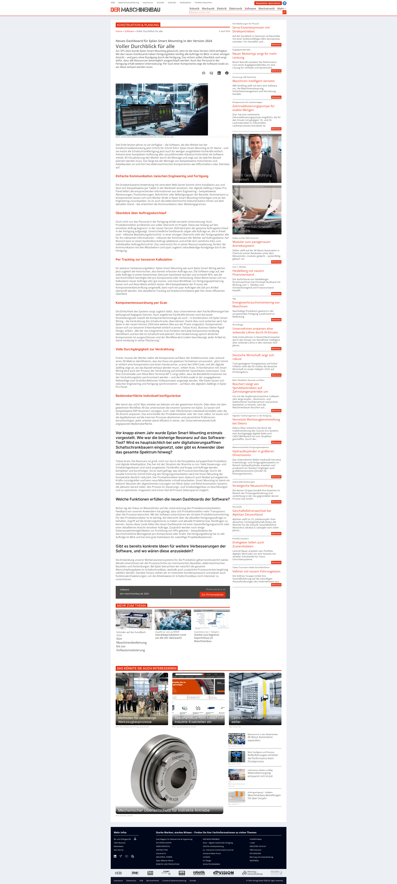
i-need (252, 843)
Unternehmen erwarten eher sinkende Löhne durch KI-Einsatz (255, 330)
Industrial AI (161, 853)
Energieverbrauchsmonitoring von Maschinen (256, 304)
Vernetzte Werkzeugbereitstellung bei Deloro (256, 421)
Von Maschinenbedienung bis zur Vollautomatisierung (131, 644)
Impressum (118, 880)
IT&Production (255, 850)
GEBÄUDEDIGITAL (163, 846)
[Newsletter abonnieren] (120, 857)
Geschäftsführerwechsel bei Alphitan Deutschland (251, 512)
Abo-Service (118, 850)
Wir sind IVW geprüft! (122, 839)
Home (119, 31)
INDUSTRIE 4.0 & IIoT (258, 846)
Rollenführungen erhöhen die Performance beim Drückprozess (263, 758)
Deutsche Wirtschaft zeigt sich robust (253, 357)
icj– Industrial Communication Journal (218, 850)
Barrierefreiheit (152, 880)
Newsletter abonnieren (268, 3)
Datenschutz (131, 880)
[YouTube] (126, 857)
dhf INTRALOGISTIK (164, 843)
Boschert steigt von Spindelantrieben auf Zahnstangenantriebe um (250, 388)
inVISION (206, 857)
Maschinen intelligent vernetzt (253, 81)
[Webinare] (132, 857)
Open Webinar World (164, 860)
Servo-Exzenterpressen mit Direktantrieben (251, 29)
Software (129, 31)
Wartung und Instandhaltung (261, 857)
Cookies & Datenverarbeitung (174, 880)
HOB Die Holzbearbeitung (213, 846)
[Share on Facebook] (226, 73)
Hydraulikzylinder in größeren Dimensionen (253, 453)
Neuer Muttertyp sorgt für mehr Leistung (254, 55)
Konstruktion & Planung (138, 25)
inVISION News (256, 839)
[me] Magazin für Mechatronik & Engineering (174, 839)
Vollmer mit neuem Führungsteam (256, 571)
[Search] (284, 12)
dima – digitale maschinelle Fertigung (218, 843)
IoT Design (207, 860)
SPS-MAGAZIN (255, 853)
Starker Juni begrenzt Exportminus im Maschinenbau (206, 638)
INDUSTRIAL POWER (164, 857)
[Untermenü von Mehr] (285, 8)
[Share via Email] (211, 73)
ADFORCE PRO (162, 850)
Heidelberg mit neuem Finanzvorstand (248, 273)
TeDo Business (119, 843)
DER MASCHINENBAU (211, 839)
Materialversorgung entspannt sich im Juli (260, 774)
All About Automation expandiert (260, 739)
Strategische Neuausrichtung (252, 486)
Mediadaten (118, 846)
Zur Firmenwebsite (212, 594)
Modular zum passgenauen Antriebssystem (251, 244)
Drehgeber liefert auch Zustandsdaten (248, 544)
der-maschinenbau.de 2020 (134, 593)
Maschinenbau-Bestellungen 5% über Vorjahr (264, 797)
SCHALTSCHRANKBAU (211, 864)
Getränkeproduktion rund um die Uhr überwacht (170, 636)
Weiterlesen (276, 44)
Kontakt (193, 880)
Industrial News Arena (212, 853)
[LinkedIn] (115, 857)
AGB (141, 880)
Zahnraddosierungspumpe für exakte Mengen (253, 108)
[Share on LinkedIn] (219, 73)
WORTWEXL (254, 860)
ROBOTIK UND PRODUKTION (167, 864)
